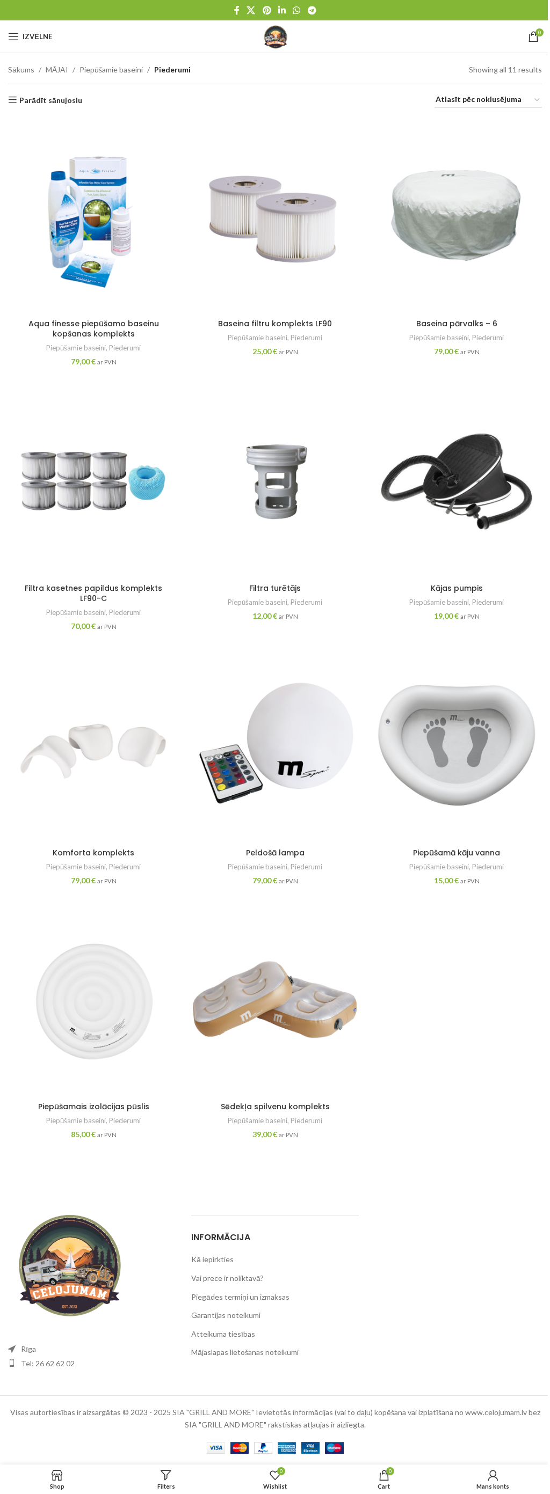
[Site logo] (275, 35)
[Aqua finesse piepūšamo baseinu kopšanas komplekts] (93, 216)
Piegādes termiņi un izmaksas (240, 1296)
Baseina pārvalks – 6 (456, 323)
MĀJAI (57, 69)
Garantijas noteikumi (225, 1315)
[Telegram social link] (312, 10)
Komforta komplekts (93, 852)
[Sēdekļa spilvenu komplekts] (275, 999)
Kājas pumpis (457, 588)
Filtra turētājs (275, 588)
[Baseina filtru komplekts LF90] (275, 216)
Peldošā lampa (275, 852)
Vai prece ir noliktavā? (227, 1278)
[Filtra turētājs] (275, 480)
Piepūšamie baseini (111, 69)
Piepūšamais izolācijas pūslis (93, 1106)
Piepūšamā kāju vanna (456, 852)
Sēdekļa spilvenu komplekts (275, 1106)
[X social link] (251, 10)
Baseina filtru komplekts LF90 (275, 323)
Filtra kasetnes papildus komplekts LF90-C (93, 593)
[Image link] (67, 1262)
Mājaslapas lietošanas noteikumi (245, 1352)
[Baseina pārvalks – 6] (456, 216)
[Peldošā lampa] (275, 745)
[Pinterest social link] (266, 10)
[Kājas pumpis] (456, 480)
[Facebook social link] (236, 10)
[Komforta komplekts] (93, 745)
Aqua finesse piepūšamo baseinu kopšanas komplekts (93, 329)
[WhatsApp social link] (297, 10)
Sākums (21, 69)
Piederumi (125, 347)
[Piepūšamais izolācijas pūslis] (93, 999)
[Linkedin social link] (281, 10)
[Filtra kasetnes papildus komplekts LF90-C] (93, 480)
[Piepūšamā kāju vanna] (456, 745)
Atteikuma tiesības (223, 1333)
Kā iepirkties (212, 1259)
